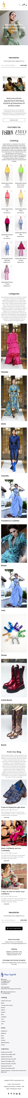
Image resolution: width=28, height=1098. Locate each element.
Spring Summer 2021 (6, 1066)
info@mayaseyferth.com (20, 943)
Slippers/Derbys (5, 1042)
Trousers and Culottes (7, 1005)
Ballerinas (3, 1033)
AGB (23, 1086)
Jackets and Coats (6, 1000)
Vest (2, 1024)
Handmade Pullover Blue (21, 233)
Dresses (3, 1012)
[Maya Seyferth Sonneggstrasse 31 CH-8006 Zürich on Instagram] (14, 1094)
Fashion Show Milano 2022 (8, 1061)
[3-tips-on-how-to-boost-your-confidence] (14, 876)
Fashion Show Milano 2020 (8, 1068)
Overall (3, 1021)
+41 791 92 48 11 (19, 942)
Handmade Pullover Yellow (7, 184)
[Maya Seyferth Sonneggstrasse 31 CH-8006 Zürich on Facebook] (8, 1094)
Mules (2, 1038)
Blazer (2, 1003)
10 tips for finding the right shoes (13, 807)
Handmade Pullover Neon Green (21, 184)
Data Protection (16, 1084)
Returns (19, 1089)
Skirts (2, 1014)
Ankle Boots (4, 1031)
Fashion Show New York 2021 (8, 1063)
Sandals (3, 1040)
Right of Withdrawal (12, 1089)
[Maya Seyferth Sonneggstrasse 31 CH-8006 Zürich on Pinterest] (11, 1094)
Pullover (3, 1010)
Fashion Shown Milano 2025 (8, 1054)
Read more (6, 817)
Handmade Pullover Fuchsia (21, 259)
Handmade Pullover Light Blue (7, 259)
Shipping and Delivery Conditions (12, 1086)
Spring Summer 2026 (6, 1052)
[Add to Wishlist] (11, 166)
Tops (2, 1019)
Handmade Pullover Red (7, 210)
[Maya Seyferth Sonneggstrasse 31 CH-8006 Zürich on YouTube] (19, 1094)
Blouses (3, 1007)
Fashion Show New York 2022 (8, 1059)
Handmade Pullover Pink (7, 235)
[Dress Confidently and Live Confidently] (14, 833)
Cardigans (3, 1017)
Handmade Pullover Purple (7, 283)
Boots (2, 1035)
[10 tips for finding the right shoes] (14, 792)
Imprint (9, 1084)
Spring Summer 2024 (6, 1057)
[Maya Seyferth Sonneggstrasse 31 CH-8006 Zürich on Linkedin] (17, 1094)
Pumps (3, 1045)
